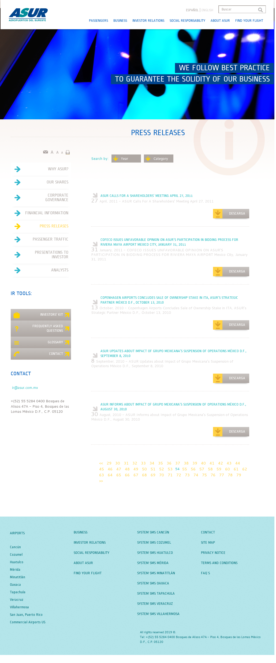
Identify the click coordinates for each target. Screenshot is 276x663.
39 (194, 463)
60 (227, 469)
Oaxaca (15, 585)
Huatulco (16, 562)
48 (127, 469)
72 (178, 475)
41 (212, 463)
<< (101, 463)
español (192, 10)
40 (203, 463)
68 (144, 475)
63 (101, 475)
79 (238, 475)
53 (170, 469)
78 (230, 475)
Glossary (55, 342)
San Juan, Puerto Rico (26, 615)
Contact (56, 354)
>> (101, 480)
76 (213, 475)
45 (101, 469)
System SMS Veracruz (155, 604)
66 (127, 475)
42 (220, 463)
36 (169, 463)
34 (152, 463)
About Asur (220, 21)
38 (186, 463)
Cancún (15, 547)
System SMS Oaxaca (153, 583)
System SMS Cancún (153, 532)
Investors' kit (51, 314)
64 (110, 475)
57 (201, 469)
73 (187, 475)
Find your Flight (249, 21)
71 (170, 475)
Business (120, 21)
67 (135, 475)
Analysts (59, 270)
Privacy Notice (213, 553)
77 (221, 475)
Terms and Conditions (219, 563)
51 (153, 469)
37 (177, 463)
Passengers (98, 21)
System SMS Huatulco (155, 553)
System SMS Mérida (153, 563)
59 (219, 469)
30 (117, 463)
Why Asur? (58, 169)
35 (160, 463)
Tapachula (17, 592)
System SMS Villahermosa (158, 614)
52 (161, 469)
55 (184, 469)
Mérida (15, 570)
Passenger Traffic (50, 239)
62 (244, 469)
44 (237, 463)
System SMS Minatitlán (156, 573)
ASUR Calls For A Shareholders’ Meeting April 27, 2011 (146, 196)
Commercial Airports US (27, 622)
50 (144, 469)
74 (195, 475)
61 (236, 469)
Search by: (100, 158)
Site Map (208, 542)
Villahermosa (19, 607)
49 (135, 469)
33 (143, 463)
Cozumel (16, 555)
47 (118, 469)
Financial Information (46, 213)
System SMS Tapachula (156, 593)
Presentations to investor (51, 254)
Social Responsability (187, 21)
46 (110, 469)
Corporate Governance (56, 197)
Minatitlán (17, 577)
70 (161, 475)
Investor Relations (148, 21)
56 (193, 469)
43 (229, 463)
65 (118, 475)
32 (134, 463)
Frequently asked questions (47, 328)
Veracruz (16, 600)
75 (204, 475)
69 (153, 475)
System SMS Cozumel (154, 542)
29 (109, 463)
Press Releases (54, 226)
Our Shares (57, 182)
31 (126, 463)
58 (210, 469)
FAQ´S (205, 573)
